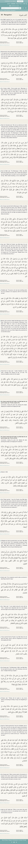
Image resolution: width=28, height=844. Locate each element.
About (3, 840)
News (6, 840)
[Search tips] (26, 8)
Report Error (2, 81)
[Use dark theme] (27, 4)
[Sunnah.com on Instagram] (14, 842)
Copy (8, 81)
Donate (24, 840)
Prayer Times (19, 3)
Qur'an (8, 3)
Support (10, 840)
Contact (20, 840)
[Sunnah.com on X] (16, 842)
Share (5, 81)
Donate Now (20, 1)
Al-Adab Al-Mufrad (6, 10)
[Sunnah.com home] (14, 6)
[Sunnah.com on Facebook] (11, 842)
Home (1, 10)
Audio (24, 3)
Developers (15, 840)
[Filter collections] (23, 8)
